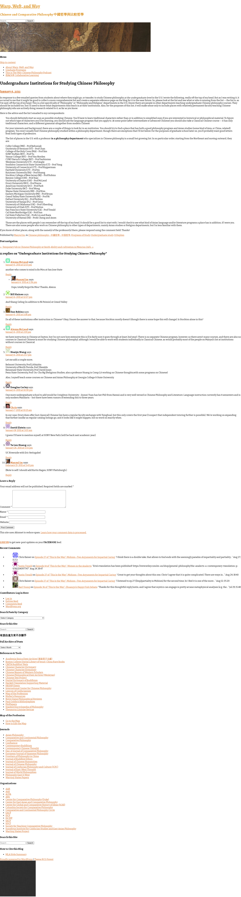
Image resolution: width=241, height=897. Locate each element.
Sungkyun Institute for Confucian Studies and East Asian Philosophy (41, 828)
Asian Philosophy (15, 735)
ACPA (8, 794)
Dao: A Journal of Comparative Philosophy (27, 751)
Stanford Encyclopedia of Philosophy (24, 707)
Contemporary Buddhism (19, 745)
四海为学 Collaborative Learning (22, 75)
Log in (9, 598)
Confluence (11, 743)
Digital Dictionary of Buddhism (22, 680)
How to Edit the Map (16, 723)
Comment (6, 507)
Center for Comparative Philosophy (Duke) (27, 799)
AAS (8, 791)
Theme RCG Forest (43, 859)
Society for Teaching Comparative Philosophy (29, 826)
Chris (13, 407)
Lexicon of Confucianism (18, 691)
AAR (8, 789)
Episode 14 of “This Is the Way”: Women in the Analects (63, 566)
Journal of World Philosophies (21, 772)
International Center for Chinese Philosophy (28, 688)
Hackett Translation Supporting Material (27, 683)
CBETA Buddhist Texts (17, 664)
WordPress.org (13, 606)
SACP (8, 820)
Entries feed (12, 601)
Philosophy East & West (18, 775)
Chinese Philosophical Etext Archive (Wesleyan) (30, 675)
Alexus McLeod (19, 262)
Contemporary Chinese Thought (22, 748)
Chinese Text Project (16, 677)
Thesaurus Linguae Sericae (20, 709)
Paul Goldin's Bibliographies (20, 701)
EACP (8, 812)
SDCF (8, 823)
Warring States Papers (17, 777)
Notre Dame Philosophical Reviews (24, 699)
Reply (9, 274)
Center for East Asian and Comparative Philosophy (32, 802)
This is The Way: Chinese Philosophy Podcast (28, 72)
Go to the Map (13, 721)
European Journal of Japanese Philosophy (27, 753)
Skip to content (8, 62)
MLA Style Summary (16, 854)
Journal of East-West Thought (21, 769)
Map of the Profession (17, 693)
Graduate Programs (16, 70)
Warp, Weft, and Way (20, 6)
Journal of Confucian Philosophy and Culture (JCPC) (32, 767)
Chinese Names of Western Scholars (24, 672)
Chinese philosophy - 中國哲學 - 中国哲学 (49, 235)
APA (8, 796)
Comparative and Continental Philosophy (27, 737)
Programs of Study (80, 235)
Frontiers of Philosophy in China (22, 756)
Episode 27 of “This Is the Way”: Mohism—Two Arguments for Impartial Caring (75, 557)
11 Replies (119, 235)
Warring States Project (17, 831)
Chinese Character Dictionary (21, 667)
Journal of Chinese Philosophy (21, 764)
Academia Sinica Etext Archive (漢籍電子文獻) (29, 658)
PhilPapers (11, 704)
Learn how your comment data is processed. (63, 532)
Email (4, 517)
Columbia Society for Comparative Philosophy (29, 807)
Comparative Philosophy (18, 740)
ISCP (8, 815)
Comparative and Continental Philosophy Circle (30, 810)
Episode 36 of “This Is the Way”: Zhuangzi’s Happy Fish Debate (65, 587)
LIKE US (4, 542)
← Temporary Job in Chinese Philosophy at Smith (25, 247)
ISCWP (9, 818)
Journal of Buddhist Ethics (19, 759)
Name (4, 512)
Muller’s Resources (15, 696)
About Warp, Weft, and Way (20, 67)
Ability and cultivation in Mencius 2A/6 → (72, 247)
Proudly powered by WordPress (16, 859)
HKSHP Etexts (13, 685)
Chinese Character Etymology (21, 669)
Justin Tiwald (25, 566)
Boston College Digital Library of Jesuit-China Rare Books (35, 661)
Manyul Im (19, 235)
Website (4, 522)
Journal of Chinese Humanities (21, 761)
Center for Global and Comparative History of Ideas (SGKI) (35, 804)
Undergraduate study (102, 235)
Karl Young (24, 587)
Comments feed (14, 604)
